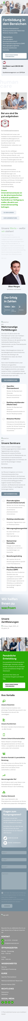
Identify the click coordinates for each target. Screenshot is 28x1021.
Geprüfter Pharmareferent (11, 28)
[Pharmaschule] (4, 5)
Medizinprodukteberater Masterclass (11, 981)
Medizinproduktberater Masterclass (14, 31)
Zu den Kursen (9, 212)
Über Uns (4, 967)
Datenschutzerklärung (19, 893)
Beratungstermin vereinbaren (11, 56)
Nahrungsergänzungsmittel (11, 45)
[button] (3, 1018)
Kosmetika (6, 50)
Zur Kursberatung (10, 218)
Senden (7, 906)
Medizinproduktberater (10, 48)
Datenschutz (5, 992)
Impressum (4, 994)
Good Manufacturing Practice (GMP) (14, 43)
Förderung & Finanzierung (8, 969)
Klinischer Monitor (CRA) (10, 33)
